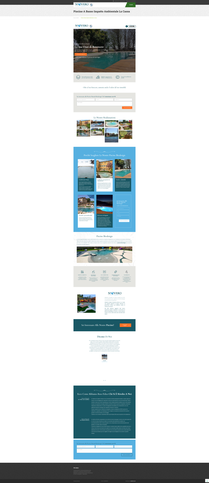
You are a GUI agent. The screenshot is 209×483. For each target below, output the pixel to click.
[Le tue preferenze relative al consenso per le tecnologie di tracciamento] (207, 481)
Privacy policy (79, 474)
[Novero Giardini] (83, 4)
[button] (103, 380)
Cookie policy (84, 474)
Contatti (131, 4)
